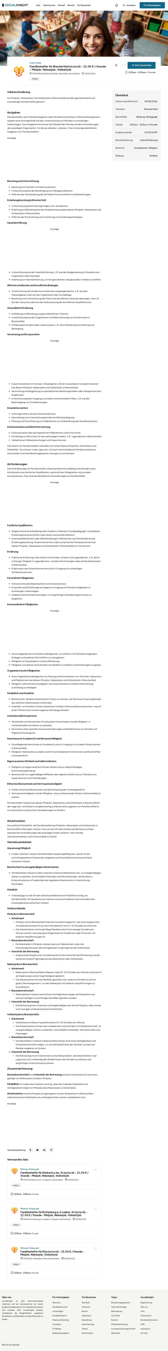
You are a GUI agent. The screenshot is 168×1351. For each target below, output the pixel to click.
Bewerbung (87, 1320)
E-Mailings (56, 1328)
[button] (116, 5)
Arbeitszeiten (87, 1333)
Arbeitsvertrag (88, 1324)
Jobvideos (56, 1324)
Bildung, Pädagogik (29, 1169)
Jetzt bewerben (143, 65)
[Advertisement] (54, 158)
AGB (143, 1324)
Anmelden (131, 5)
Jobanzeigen (57, 1311)
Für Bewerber (84, 5)
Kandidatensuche (59, 1307)
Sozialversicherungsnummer (123, 1328)
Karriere (114, 1320)
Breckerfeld (151, 109)
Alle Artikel (115, 1333)
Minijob (35, 79)
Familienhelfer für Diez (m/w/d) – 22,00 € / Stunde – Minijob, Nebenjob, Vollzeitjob (52, 1253)
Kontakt (144, 1333)
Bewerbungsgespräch (120, 1302)
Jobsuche (86, 1307)
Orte (143, 1311)
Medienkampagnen (60, 1333)
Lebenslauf (86, 1315)
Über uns (144, 1307)
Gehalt (85, 1328)
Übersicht (56, 1302)
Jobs (38, 5)
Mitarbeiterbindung (119, 1324)
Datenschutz (146, 1315)
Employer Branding (60, 1320)
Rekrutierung (116, 1311)
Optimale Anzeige (118, 1307)
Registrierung (146, 1302)
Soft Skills (115, 1315)
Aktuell (61, 5)
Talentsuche (49, 5)
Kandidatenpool (59, 1315)
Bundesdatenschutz (149, 1320)
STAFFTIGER (35, 63)
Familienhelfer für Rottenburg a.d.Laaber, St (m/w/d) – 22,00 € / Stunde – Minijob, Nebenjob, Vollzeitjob (53, 1213)
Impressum (145, 1328)
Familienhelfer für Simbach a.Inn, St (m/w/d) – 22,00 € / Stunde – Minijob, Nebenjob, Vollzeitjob (54, 1174)
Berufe (71, 5)
